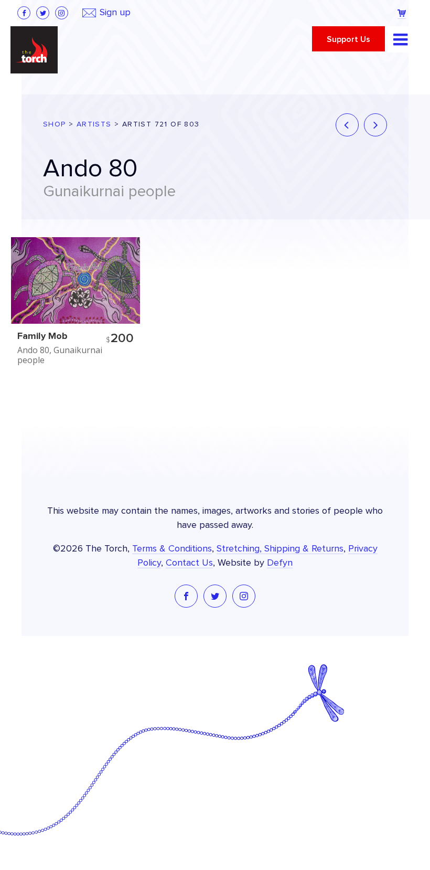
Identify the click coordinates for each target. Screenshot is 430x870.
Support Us (348, 39)
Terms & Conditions (172, 549)
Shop (54, 124)
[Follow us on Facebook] (23, 12)
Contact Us (189, 563)
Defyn (280, 563)
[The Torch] (34, 49)
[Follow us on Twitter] (42, 12)
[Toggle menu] (401, 39)
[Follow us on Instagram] (61, 12)
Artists (94, 124)
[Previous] (347, 124)
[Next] (375, 124)
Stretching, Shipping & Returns (280, 549)
